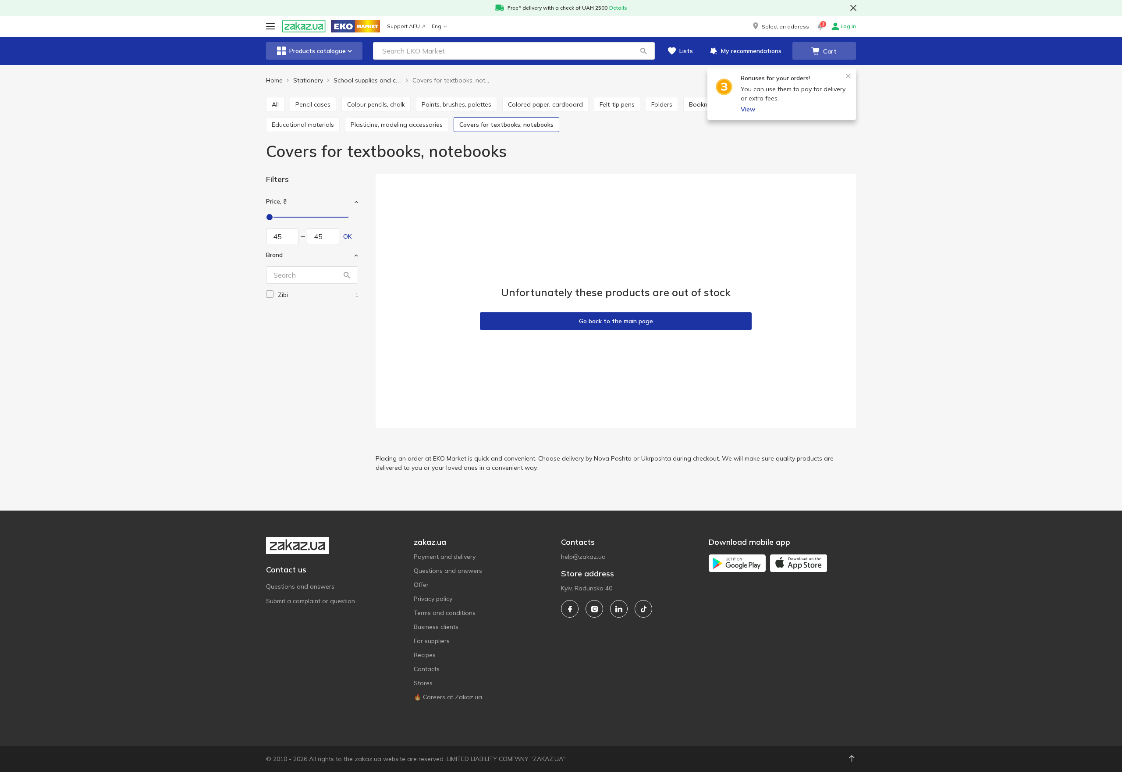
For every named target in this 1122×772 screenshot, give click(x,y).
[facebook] (570, 609)
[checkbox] (269, 294)
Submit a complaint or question (310, 601)
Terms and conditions (445, 613)
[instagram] (594, 609)
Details (618, 7)
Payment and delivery (445, 557)
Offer (421, 585)
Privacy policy (433, 599)
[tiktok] (643, 609)
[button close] (853, 8)
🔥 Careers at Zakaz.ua (448, 697)
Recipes (425, 655)
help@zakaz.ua (583, 557)
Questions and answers (300, 586)
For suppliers (432, 641)
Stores (423, 683)
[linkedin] (619, 609)
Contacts (427, 669)
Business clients (436, 627)
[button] (780, 26)
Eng (436, 26)
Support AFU (403, 26)
